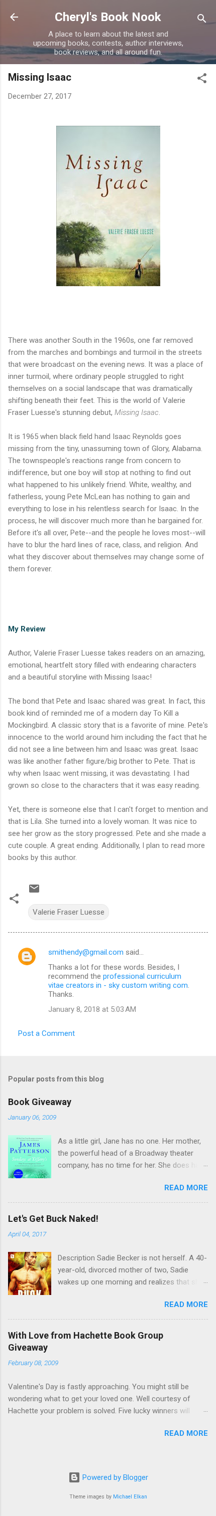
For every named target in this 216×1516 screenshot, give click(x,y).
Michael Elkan (130, 1496)
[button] (202, 80)
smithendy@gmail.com (86, 952)
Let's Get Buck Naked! (53, 1218)
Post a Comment (46, 1033)
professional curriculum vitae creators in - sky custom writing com (118, 981)
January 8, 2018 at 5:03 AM (92, 1009)
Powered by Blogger (114, 1477)
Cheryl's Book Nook (108, 17)
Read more (186, 1187)
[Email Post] (34, 892)
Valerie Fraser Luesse (68, 912)
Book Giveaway (39, 1102)
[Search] (202, 20)
